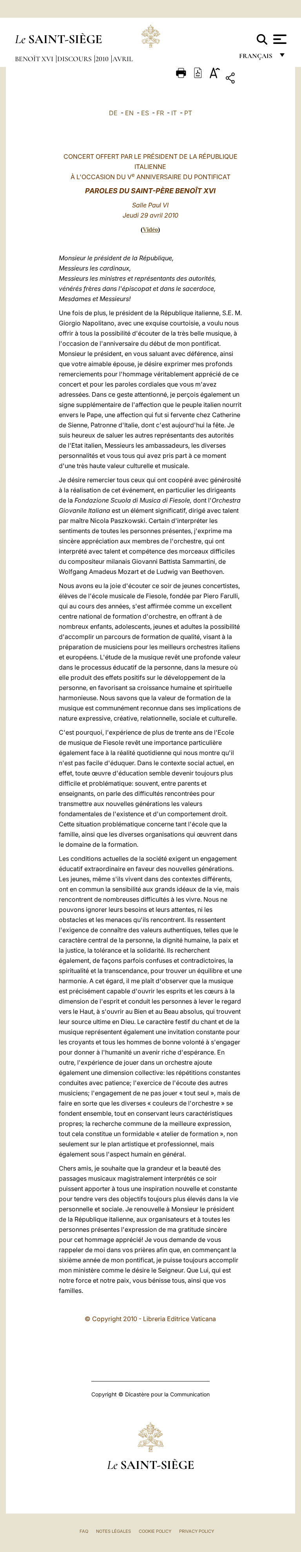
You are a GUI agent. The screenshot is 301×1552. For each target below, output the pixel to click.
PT (188, 113)
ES (145, 113)
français (256, 58)
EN (129, 113)
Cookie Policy (155, 1531)
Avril (122, 58)
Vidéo (150, 229)
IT (174, 113)
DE (113, 113)
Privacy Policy (196, 1531)
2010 (103, 58)
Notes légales (113, 1531)
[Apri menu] (278, 39)
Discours (75, 58)
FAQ (84, 1531)
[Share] (254, 79)
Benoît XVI (35, 58)
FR (160, 113)
